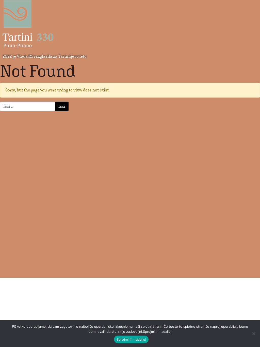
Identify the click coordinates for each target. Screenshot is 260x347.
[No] (253, 333)
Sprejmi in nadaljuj (131, 339)
